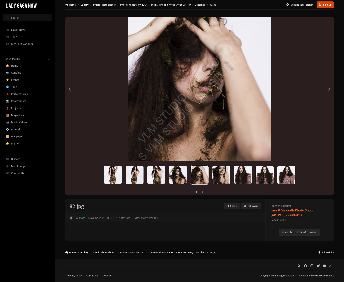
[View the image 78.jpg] (113, 175)
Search (15, 17)
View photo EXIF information (299, 232)
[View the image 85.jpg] (265, 175)
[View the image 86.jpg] (286, 175)
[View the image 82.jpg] (200, 175)
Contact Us (92, 275)
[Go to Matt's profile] (71, 218)
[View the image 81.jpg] (178, 175)
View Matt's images (146, 218)
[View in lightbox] (199, 89)
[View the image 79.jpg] (135, 175)
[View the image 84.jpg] (243, 175)
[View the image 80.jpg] (156, 175)
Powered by (316, 275)
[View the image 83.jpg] (221, 175)
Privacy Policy (74, 275)
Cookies (107, 275)
